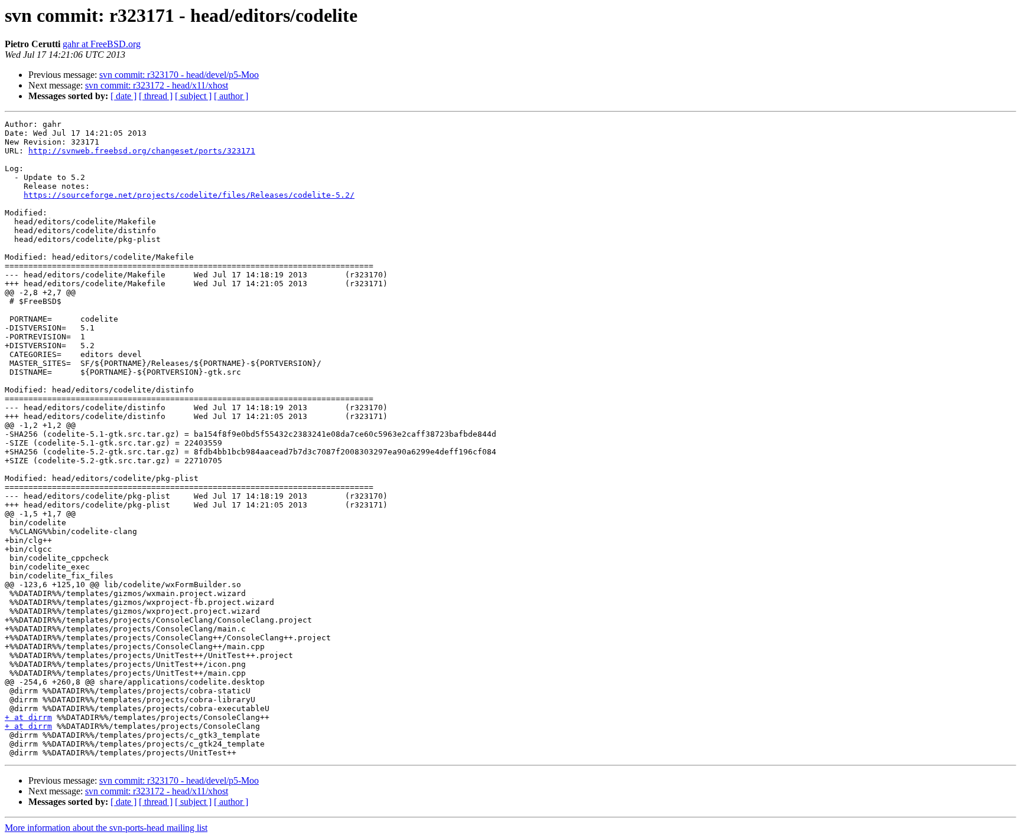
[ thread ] (156, 96)
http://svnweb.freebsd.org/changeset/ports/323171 (141, 150)
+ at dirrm (28, 717)
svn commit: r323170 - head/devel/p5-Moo (179, 75)
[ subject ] (193, 96)
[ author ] (231, 96)
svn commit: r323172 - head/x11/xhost (156, 85)
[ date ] (123, 96)
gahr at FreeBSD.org (102, 44)
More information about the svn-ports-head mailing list (106, 828)
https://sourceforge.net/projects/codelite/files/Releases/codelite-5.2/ (189, 195)
